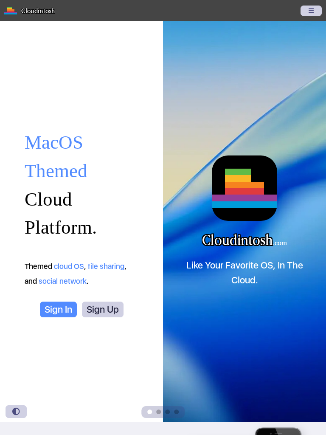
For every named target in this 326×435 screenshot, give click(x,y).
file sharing (106, 266)
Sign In (58, 309)
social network (63, 281)
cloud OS (69, 266)
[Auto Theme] (16, 411)
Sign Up (103, 309)
